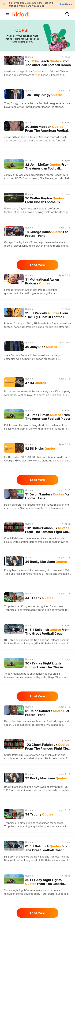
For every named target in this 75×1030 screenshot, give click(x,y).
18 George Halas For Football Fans (46, 234)
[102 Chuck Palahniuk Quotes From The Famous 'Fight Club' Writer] (14, 527)
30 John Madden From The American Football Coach (47, 129)
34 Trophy (39, 598)
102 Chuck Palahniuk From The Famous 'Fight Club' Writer (48, 530)
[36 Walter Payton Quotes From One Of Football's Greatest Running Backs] (14, 197)
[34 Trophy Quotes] (14, 597)
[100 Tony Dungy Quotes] (14, 94)
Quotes (29, 57)
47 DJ (35, 383)
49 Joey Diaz (41, 347)
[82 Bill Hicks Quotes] (14, 448)
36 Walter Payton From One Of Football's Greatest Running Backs (44, 200)
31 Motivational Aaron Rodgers (42, 281)
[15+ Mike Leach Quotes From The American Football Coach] (14, 60)
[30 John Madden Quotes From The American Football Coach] (14, 126)
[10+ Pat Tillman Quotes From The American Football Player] (14, 414)
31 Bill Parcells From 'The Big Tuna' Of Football (46, 315)
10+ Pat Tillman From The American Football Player (48, 417)
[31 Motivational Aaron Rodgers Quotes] (14, 279)
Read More (66, 4)
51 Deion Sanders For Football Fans (47, 496)
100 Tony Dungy (43, 95)
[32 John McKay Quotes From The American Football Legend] (14, 164)
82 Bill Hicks (40, 448)
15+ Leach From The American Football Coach (48, 63)
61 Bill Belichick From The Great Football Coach (47, 632)
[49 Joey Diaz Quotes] (14, 346)
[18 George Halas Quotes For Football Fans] (14, 231)
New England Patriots (46, 639)
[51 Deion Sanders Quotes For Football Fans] (14, 494)
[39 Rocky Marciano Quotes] (14, 561)
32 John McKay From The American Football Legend (47, 167)
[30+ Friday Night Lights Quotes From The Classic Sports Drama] (14, 663)
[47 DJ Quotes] (14, 382)
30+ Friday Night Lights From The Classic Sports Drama (44, 665)
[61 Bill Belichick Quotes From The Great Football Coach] (14, 629)
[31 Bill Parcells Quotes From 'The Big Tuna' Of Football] (14, 312)
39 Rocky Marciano (46, 561)
